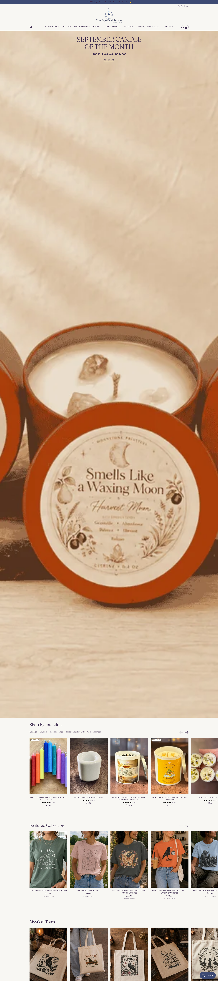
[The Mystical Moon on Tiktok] (184, 6)
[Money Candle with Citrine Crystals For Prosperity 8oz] (169, 766)
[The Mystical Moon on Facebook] (179, 6)
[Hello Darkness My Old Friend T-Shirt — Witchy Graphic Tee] (169, 859)
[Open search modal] (30, 27)
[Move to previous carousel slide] (181, 732)
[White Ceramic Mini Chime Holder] (89, 766)
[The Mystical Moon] (109, 15)
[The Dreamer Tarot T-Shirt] (89, 859)
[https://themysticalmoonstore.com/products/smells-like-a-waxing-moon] (109, 374)
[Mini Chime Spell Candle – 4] (48, 766)
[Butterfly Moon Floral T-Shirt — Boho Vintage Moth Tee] (129, 859)
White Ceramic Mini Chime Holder (88, 797)
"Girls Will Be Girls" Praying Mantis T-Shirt (48, 891)
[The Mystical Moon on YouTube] (187, 6)
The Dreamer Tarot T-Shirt (88, 891)
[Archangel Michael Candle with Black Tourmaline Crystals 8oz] (129, 766)
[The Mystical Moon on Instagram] (182, 6)
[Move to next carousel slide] (186, 732)
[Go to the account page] (182, 27)
